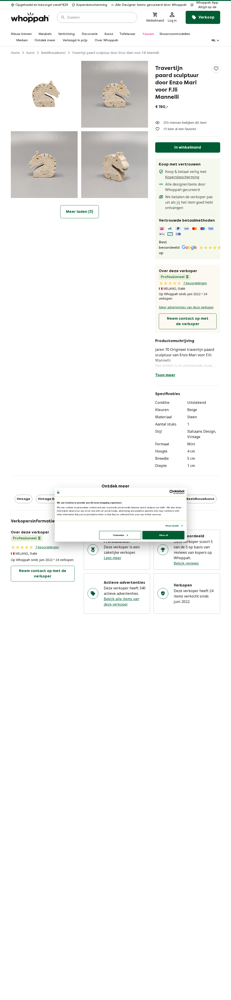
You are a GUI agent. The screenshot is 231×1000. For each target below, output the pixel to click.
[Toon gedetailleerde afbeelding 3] (44, 164)
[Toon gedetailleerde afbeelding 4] (114, 164)
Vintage (23, 499)
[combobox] (100, 17)
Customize (118, 535)
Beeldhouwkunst (53, 53)
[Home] (30, 17)
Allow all (163, 535)
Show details (172, 525)
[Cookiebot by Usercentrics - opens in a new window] (172, 492)
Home (15, 53)
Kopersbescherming (182, 177)
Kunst (30, 53)
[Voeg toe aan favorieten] (216, 68)
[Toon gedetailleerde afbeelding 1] (44, 94)
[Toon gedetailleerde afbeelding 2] (114, 94)
